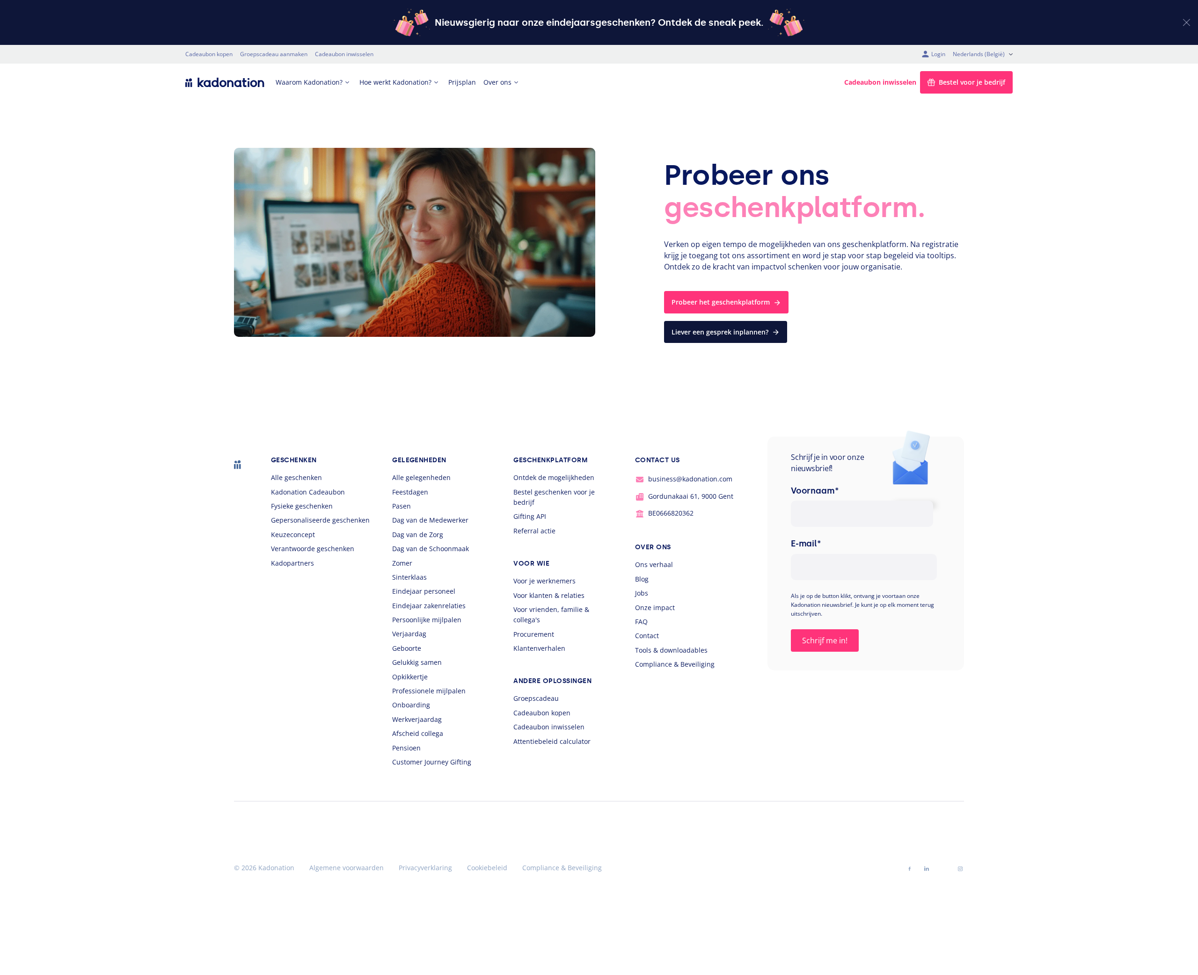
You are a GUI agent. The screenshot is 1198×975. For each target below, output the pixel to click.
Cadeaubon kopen (209, 54)
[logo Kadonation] (224, 82)
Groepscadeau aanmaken (273, 54)
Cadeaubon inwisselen (344, 54)
